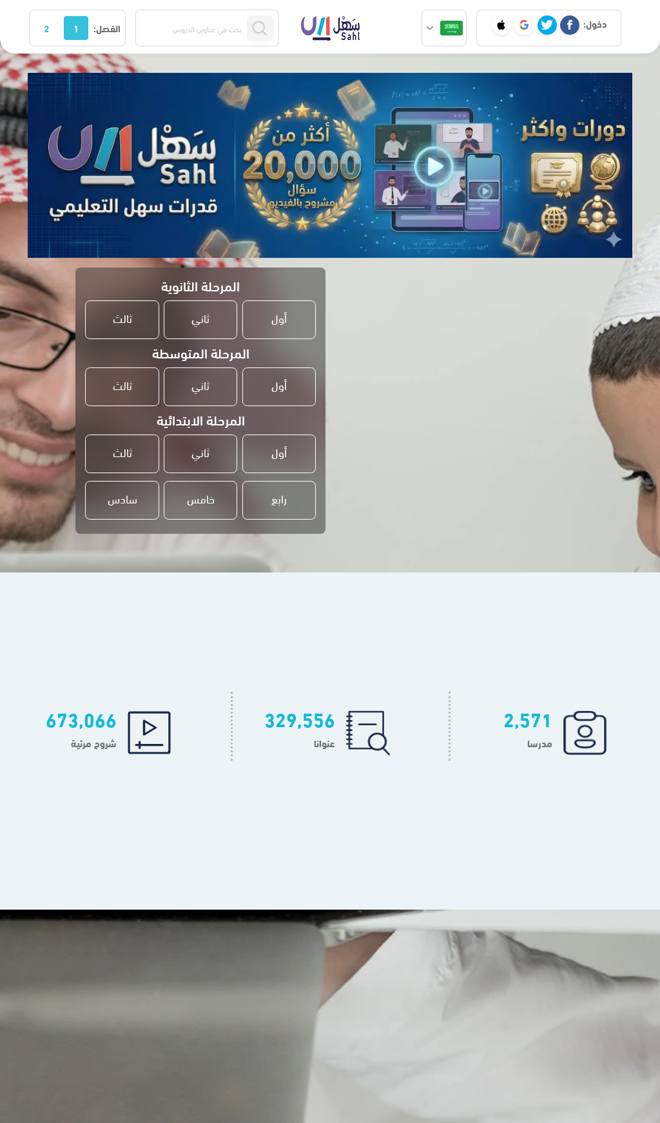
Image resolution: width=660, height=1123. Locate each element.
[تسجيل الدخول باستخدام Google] (524, 25)
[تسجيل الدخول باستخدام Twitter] (547, 25)
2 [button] (46, 28)
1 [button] (76, 28)
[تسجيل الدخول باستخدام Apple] (501, 25)
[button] (444, 28)
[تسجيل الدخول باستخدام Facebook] (569, 25)
